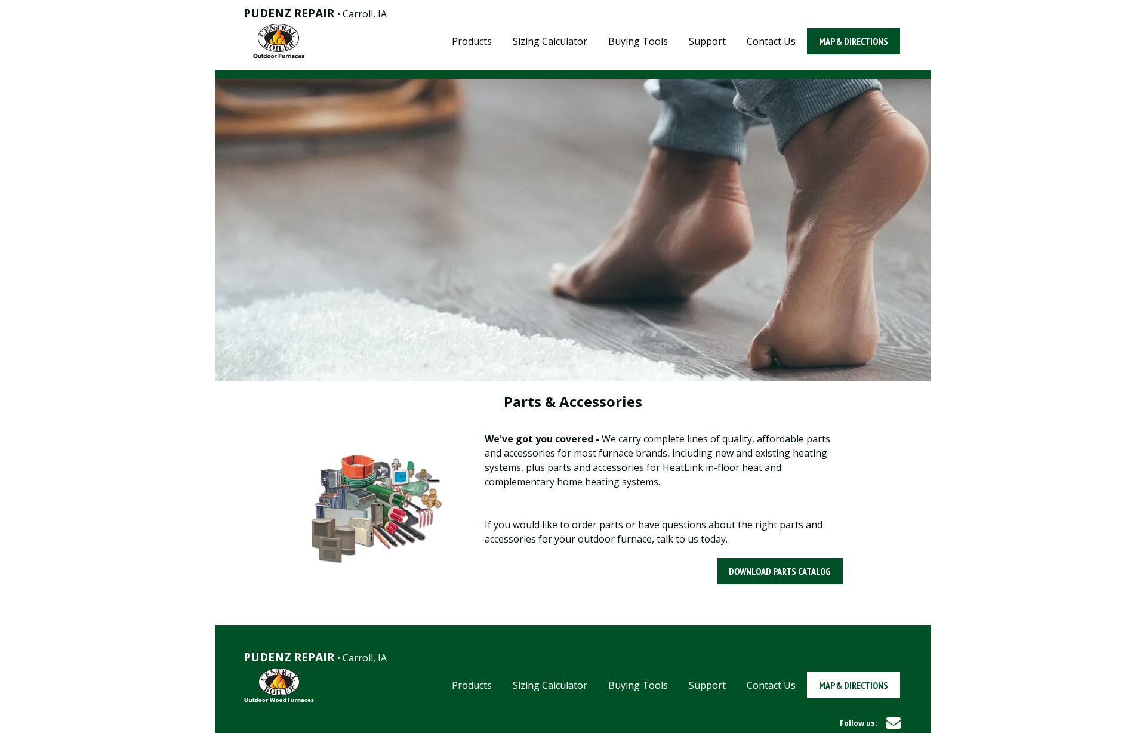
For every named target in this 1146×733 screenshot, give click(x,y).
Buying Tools (638, 41)
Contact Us (771, 41)
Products (472, 41)
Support (707, 41)
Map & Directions (853, 41)
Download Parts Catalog (780, 571)
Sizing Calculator (550, 41)
